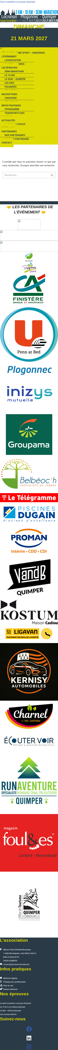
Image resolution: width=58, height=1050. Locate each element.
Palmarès (11, 86)
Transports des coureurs (12, 115)
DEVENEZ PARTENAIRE (17, 139)
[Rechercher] (52, 175)
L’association (13, 60)
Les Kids (9, 83)
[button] (29, 68)
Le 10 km (10, 75)
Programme (12, 109)
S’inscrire (11, 98)
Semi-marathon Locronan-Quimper (17, 1)
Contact (7, 142)
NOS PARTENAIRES (15, 135)
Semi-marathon (14, 71)
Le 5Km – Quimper (15, 79)
